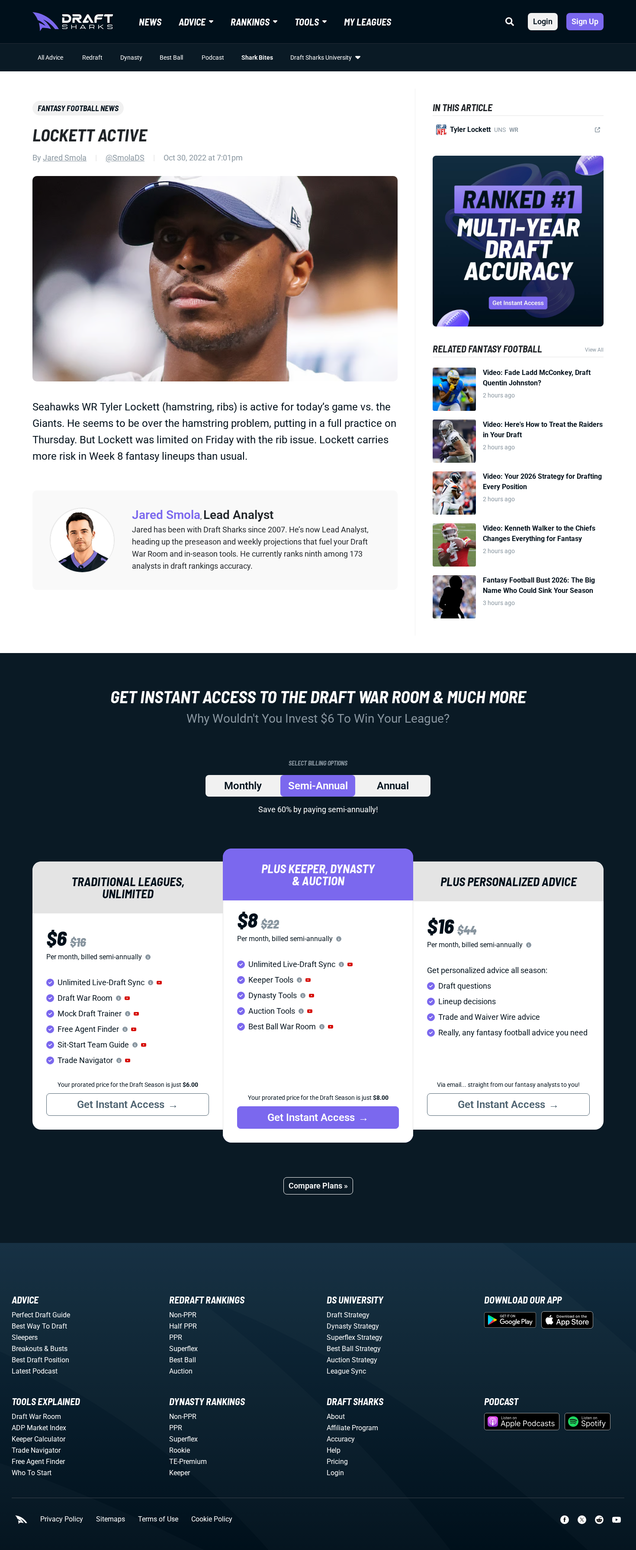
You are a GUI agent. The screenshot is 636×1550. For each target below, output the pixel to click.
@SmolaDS (125, 157)
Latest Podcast (35, 1371)
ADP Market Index (39, 1428)
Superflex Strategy (354, 1337)
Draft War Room (36, 1416)
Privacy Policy (61, 1519)
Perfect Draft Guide (41, 1315)
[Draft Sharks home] (72, 21)
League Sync (346, 1371)
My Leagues (367, 21)
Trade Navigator (36, 1450)
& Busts (55, 1349)
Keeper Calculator (38, 1439)
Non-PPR (182, 1315)
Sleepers (25, 1337)
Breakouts (27, 1349)
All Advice (50, 57)
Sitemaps (110, 1519)
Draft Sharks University (321, 57)
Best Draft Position (40, 1360)
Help (333, 1450)
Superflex (183, 1349)
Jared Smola (65, 157)
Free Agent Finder (38, 1461)
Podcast (213, 57)
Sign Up (585, 21)
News (150, 21)
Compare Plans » (318, 1185)
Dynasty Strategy (353, 1326)
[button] (159, 982)
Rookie (179, 1450)
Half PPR (183, 1326)
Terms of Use (158, 1519)
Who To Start (31, 1473)
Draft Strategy (348, 1315)
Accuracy (341, 1439)
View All (594, 350)
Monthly (243, 786)
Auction (181, 1371)
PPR (175, 1337)
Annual (393, 786)
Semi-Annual (318, 786)
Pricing (337, 1461)
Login (542, 21)
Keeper (179, 1473)
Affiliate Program (352, 1428)
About (336, 1416)
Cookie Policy (211, 1519)
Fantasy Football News (78, 108)
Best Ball (171, 57)
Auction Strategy (352, 1360)
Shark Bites (257, 57)
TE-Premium (188, 1461)
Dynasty (131, 57)
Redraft (92, 57)
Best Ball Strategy (354, 1349)
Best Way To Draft (39, 1326)
